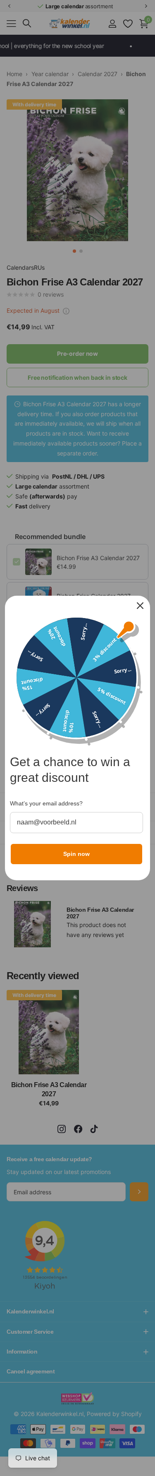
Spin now (76, 854)
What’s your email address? (46, 803)
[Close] (140, 606)
